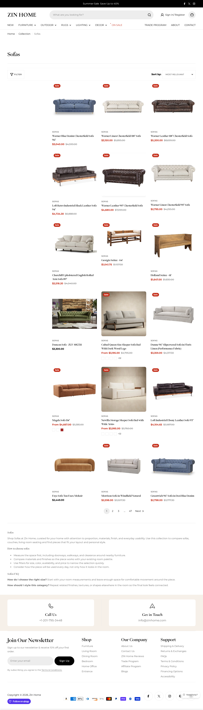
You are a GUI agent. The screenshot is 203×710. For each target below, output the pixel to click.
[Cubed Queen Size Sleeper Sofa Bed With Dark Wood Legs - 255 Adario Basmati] (102, 358)
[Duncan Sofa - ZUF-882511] (74, 313)
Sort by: (156, 74)
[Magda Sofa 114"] (74, 389)
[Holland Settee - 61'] (173, 244)
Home (11, 33)
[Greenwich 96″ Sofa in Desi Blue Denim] (173, 464)
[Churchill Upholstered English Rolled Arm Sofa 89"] (74, 244)
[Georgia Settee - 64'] (123, 237)
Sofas (55, 132)
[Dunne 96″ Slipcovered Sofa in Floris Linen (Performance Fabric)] (173, 313)
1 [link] (106, 511)
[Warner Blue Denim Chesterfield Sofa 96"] (74, 105)
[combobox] (101, 14)
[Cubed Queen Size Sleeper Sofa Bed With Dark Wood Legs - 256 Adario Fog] (107, 358)
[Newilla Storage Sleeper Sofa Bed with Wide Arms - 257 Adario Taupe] (111, 433)
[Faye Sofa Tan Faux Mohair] (74, 464)
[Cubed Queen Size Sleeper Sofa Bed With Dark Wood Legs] (123, 313)
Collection (24, 33)
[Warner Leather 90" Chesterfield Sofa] (123, 174)
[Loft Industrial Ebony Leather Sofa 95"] (173, 389)
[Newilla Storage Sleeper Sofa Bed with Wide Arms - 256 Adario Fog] (107, 433)
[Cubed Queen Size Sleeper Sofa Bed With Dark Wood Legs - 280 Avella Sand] (115, 358)
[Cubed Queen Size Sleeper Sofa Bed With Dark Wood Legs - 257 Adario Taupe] (111, 358)
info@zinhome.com (152, 620)
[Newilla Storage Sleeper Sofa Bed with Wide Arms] (123, 389)
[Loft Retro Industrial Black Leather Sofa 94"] (74, 174)
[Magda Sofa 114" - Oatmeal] (57, 429)
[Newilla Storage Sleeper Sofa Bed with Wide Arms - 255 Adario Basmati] (102, 433)
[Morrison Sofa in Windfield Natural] (123, 464)
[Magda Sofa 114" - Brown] (61, 429)
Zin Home (21, 14)
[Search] (149, 15)
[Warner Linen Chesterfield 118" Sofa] (123, 105)
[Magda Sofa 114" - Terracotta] (53, 429)
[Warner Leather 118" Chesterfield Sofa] (173, 105)
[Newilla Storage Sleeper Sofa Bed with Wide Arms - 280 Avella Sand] (115, 433)
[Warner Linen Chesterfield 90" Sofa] (173, 174)
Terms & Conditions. (51, 670)
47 (130, 511)
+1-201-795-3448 (50, 620)
